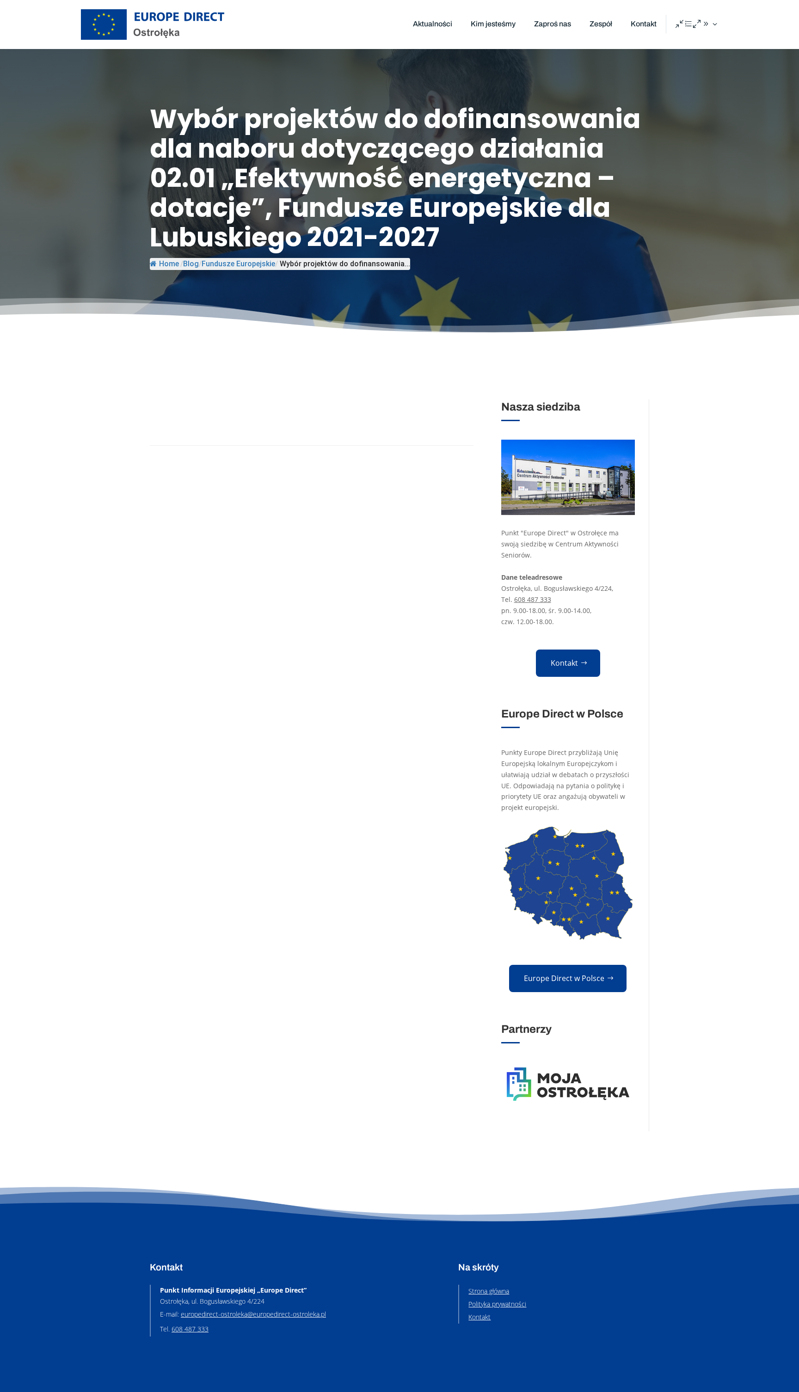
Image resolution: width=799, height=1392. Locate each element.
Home (169, 263)
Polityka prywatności (497, 1304)
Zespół (601, 24)
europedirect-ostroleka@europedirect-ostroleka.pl (253, 1314)
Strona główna (488, 1291)
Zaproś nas (552, 24)
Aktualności (432, 24)
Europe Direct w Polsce (564, 978)
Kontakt (644, 24)
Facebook (697, 24)
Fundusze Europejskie (238, 263)
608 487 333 (532, 599)
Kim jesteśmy (493, 24)
